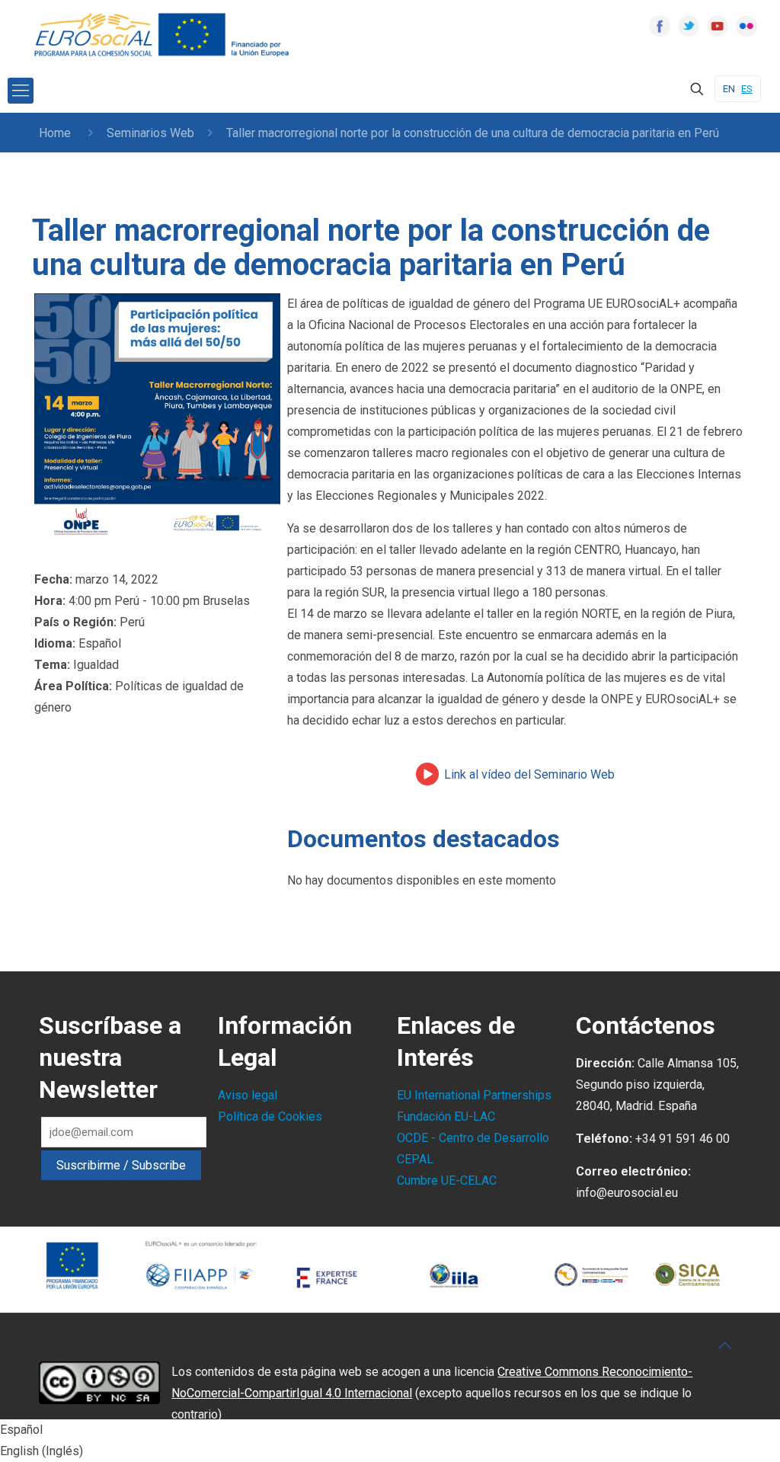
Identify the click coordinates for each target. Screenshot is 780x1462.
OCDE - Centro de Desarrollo (473, 1138)
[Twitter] (688, 26)
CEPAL (415, 1159)
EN (729, 88)
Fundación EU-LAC (446, 1116)
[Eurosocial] (163, 34)
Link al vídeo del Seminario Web (529, 774)
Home (55, 133)
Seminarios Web (150, 133)
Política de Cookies (270, 1116)
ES (747, 88)
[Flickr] (746, 26)
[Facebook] (659, 26)
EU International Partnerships (474, 1095)
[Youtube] (717, 26)
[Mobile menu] (21, 91)
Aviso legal (247, 1095)
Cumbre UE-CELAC (447, 1180)
